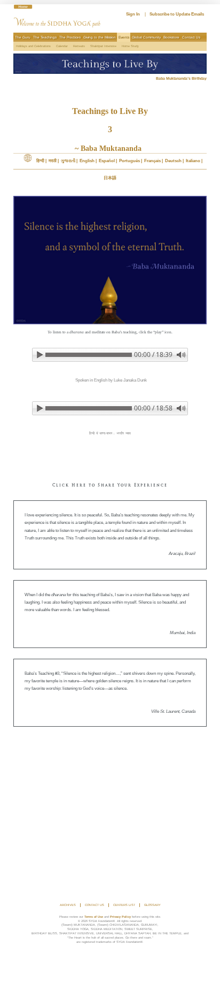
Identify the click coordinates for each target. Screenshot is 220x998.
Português (129, 160)
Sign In (133, 14)
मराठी (53, 160)
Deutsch (173, 160)
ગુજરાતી (68, 160)
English (87, 160)
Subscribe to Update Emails (177, 14)
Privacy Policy (120, 916)
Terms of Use (93, 916)
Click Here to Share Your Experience (110, 485)
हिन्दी (40, 160)
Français (152, 160)
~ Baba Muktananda (110, 148)
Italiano (193, 160)
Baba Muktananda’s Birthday (181, 78)
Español (107, 160)
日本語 (110, 178)
